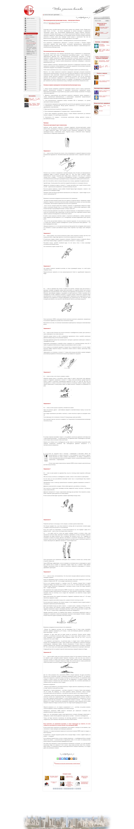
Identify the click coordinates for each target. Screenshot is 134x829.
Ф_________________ (30, 77)
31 (76, 788)
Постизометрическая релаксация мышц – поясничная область (84, 783)
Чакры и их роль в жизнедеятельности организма (84, 777)
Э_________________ (30, 86)
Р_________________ (30, 69)
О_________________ (30, 66)
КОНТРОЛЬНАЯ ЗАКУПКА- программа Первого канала (104, 61)
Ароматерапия (29, 40)
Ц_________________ (30, 80)
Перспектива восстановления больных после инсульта (104, 45)
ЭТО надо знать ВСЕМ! (31, 44)
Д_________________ (30, 27)
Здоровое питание (30, 45)
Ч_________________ (30, 82)
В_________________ (30, 23)
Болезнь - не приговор (30, 41)
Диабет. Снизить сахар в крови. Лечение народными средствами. (104, 50)
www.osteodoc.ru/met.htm (54, 23)
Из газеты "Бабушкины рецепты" (31, 49)
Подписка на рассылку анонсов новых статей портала (67, 763)
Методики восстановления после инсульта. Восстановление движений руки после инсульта (69, 784)
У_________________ (30, 75)
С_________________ (30, 71)
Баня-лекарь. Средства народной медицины (54, 776)
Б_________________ (30, 22)
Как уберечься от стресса (54, 782)
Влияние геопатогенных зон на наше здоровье (104, 96)
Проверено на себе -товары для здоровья (31, 51)
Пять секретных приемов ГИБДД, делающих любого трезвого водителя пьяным (34, 104)
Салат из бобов (101, 75)
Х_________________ (30, 78)
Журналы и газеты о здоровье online (31, 53)
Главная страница (29, 18)
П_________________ (30, 67)
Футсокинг (101, 110)
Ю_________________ (31, 87)
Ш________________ (30, 84)
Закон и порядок (29, 35)
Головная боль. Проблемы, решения (104, 33)
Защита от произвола (30, 37)
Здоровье (28, 38)
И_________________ (30, 57)
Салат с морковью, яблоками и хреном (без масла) (104, 81)
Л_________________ (30, 60)
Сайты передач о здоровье (31, 47)
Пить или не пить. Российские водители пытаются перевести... (34, 99)
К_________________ (30, 58)
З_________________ (30, 33)
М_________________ (31, 62)
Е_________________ (30, 29)
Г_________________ (30, 25)
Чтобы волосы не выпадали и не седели (69, 776)
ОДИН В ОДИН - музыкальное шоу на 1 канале (104, 66)
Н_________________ (30, 64)
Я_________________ (30, 89)
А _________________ (31, 20)
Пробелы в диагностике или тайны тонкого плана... (104, 91)
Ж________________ (30, 31)
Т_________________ (30, 73)
